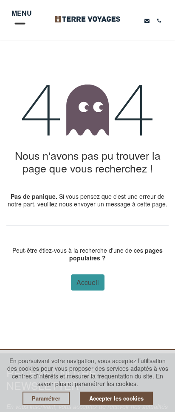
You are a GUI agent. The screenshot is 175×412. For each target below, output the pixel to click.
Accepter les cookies (116, 398)
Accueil (87, 282)
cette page (151, 204)
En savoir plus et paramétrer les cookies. (100, 380)
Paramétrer (46, 398)
